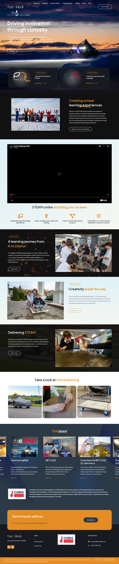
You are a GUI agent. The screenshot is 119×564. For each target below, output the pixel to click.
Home (29, 3)
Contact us (59, 10)
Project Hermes (68, 3)
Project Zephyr (55, 3)
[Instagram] (9, 547)
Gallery (77, 3)
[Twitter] (12, 547)
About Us (37, 3)
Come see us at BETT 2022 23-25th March (93, 462)
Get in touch (105, 6)
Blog (84, 3)
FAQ (89, 3)
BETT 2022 (51, 460)
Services (45, 3)
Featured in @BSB (19, 460)
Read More (38, 83)
